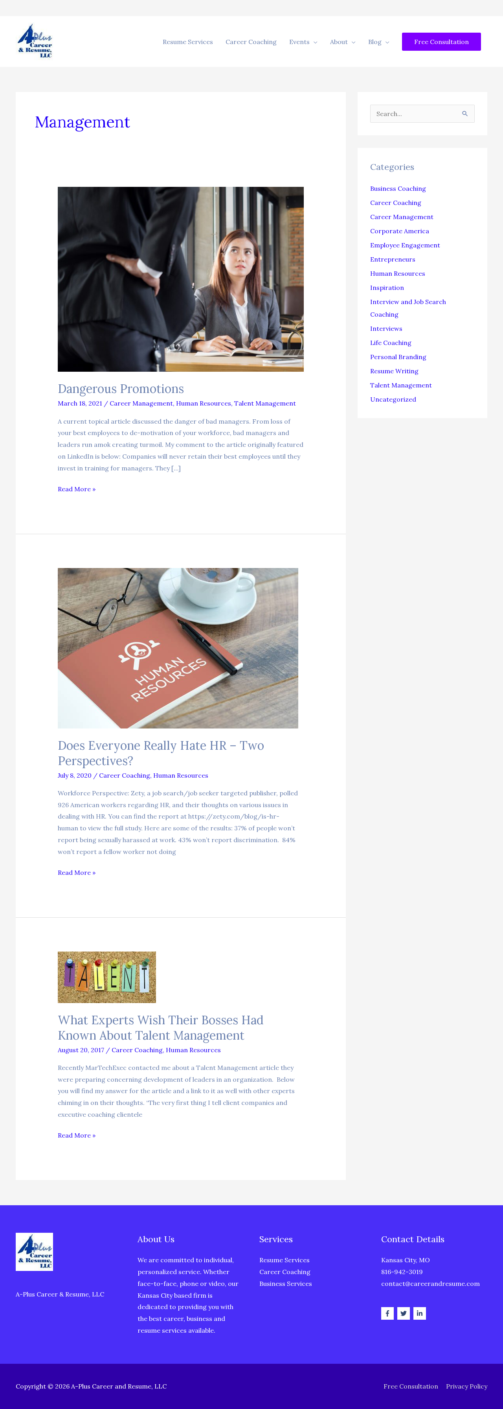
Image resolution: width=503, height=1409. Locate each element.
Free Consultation (411, 1386)
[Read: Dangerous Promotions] (181, 278)
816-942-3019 (402, 1272)
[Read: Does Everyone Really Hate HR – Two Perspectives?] (178, 647)
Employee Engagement (405, 245)
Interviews (386, 328)
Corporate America (399, 231)
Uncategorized (393, 399)
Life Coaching (390, 343)
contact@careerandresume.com (430, 1283)
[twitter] (404, 1313)
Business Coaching (398, 188)
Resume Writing (394, 371)
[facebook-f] (388, 1313)
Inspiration (387, 287)
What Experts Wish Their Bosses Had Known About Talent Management (161, 1027)
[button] (441, 42)
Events (299, 42)
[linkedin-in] (420, 1313)
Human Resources (203, 403)
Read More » (76, 490)
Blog (375, 42)
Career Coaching (251, 42)
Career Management (141, 403)
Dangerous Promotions (121, 388)
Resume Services (188, 42)
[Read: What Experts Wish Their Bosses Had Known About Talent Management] (107, 976)
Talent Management (265, 403)
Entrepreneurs (392, 259)
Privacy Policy (466, 1386)
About (339, 42)
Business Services (285, 1283)
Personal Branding (398, 357)
